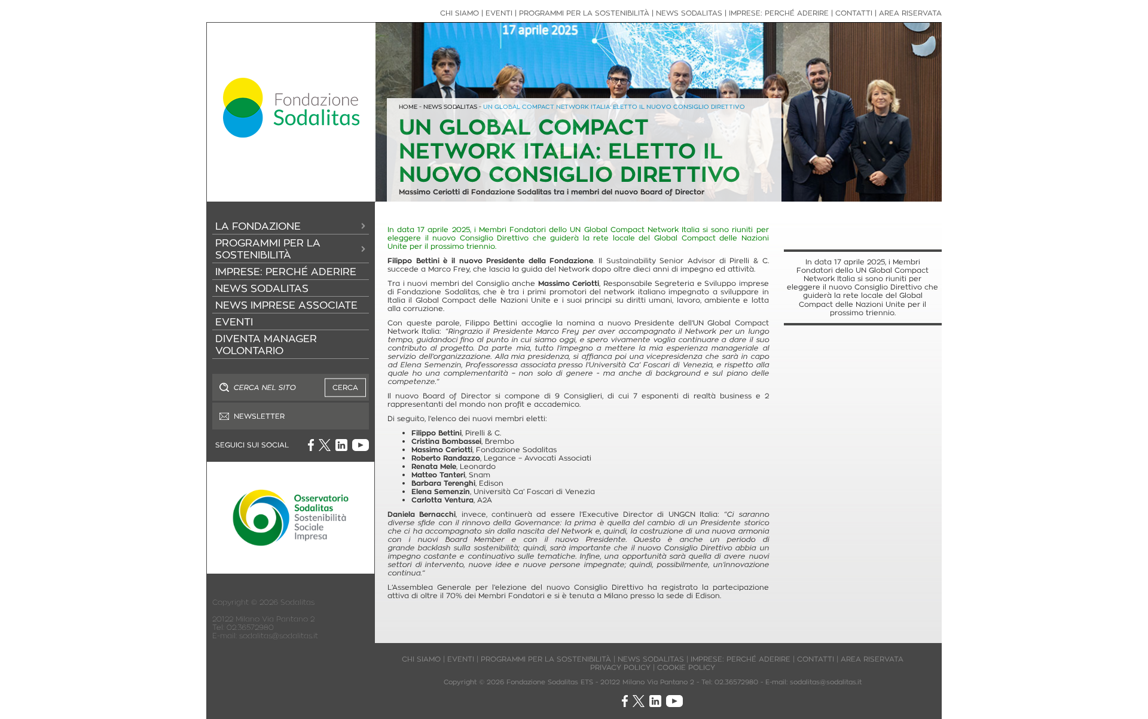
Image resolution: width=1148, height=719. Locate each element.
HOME (408, 107)
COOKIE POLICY (686, 667)
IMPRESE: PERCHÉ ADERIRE (285, 271)
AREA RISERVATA (910, 12)
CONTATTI (853, 12)
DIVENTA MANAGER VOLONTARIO (266, 344)
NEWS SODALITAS (262, 288)
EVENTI (234, 321)
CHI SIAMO (459, 12)
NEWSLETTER (259, 416)
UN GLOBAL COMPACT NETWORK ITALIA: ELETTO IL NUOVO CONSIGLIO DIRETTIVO (614, 107)
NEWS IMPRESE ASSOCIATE (286, 305)
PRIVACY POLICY (620, 667)
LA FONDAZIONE (258, 226)
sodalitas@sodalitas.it (278, 635)
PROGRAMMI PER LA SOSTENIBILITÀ (267, 248)
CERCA (345, 387)
